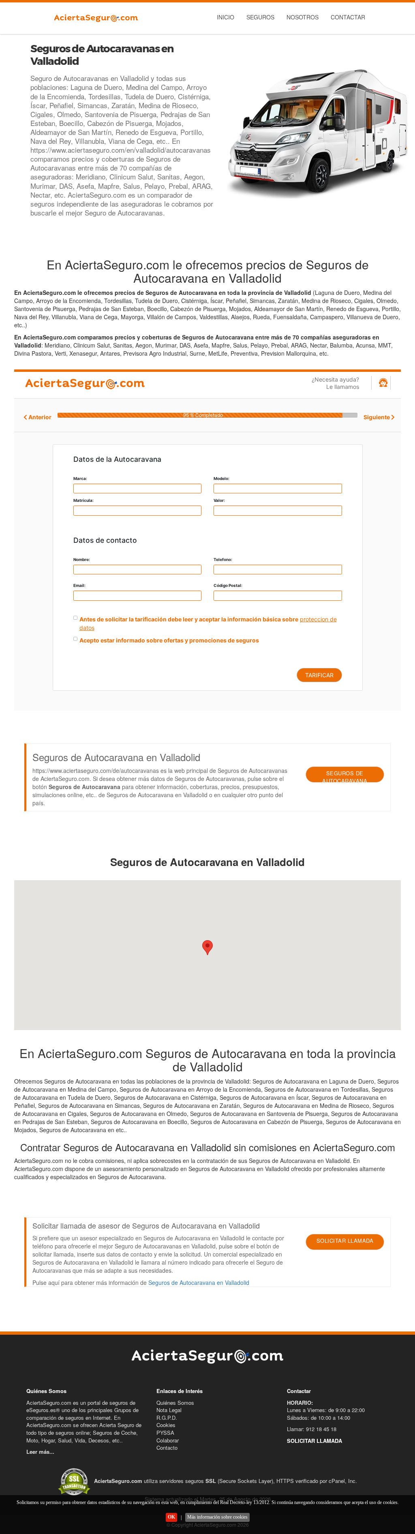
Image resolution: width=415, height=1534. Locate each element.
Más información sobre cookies (217, 1517)
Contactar (348, 17)
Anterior (39, 417)
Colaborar (167, 1440)
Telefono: (223, 559)
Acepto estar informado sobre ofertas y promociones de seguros (169, 640)
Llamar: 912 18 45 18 (311, 1429)
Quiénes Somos (175, 1402)
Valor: (219, 500)
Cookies (165, 1425)
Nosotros (303, 17)
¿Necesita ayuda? (335, 383)
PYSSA (165, 1432)
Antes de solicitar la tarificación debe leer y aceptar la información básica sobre (188, 619)
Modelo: (221, 478)
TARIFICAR (319, 675)
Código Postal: (228, 585)
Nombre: (81, 559)
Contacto (167, 1447)
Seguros (260, 17)
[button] (207, 947)
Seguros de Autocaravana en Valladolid (198, 1282)
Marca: (80, 478)
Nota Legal (169, 1410)
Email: (79, 585)
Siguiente (377, 417)
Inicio (225, 17)
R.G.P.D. (166, 1417)
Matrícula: (83, 500)
